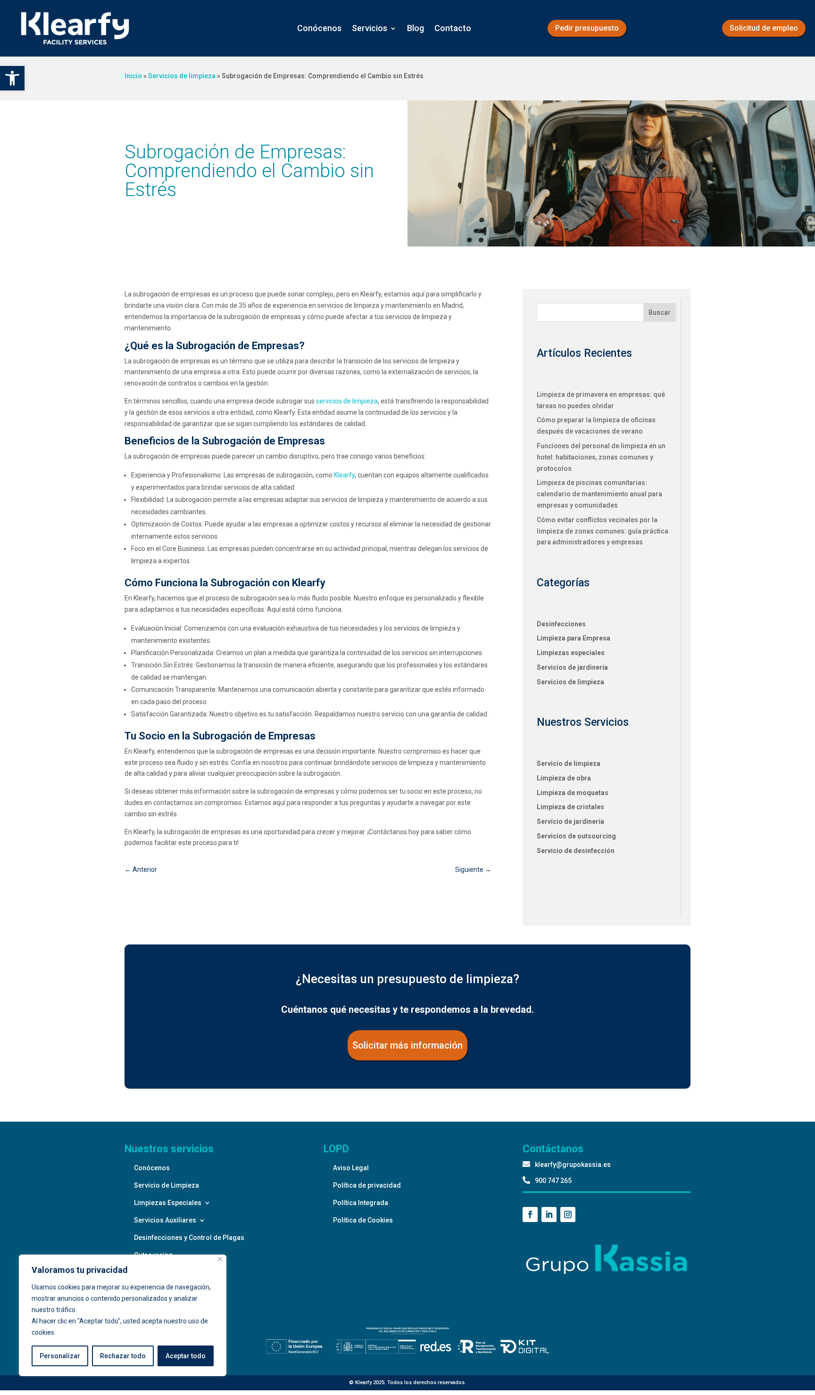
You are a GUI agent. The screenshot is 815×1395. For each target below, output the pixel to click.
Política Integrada (360, 1202)
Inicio (133, 76)
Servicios (369, 28)
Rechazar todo (123, 1356)
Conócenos (319, 28)
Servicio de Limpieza (166, 1185)
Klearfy (344, 475)
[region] (122, 1315)
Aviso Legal (351, 1168)
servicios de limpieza (347, 401)
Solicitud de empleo (764, 28)
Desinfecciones (561, 624)
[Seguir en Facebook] (530, 1214)
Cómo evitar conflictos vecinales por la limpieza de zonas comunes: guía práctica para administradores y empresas (602, 531)
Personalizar (60, 1356)
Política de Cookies (363, 1220)
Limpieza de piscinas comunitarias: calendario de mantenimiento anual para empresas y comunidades (599, 494)
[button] (12, 78)
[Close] (220, 1259)
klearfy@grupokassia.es (573, 1164)
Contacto (452, 28)
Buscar (660, 312)
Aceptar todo (186, 1356)
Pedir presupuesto (587, 28)
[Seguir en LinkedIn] (549, 1214)
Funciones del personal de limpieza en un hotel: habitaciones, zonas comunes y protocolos (601, 457)
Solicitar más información (407, 1045)
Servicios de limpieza (182, 76)
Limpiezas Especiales (167, 1202)
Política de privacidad (367, 1185)
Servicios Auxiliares (165, 1220)
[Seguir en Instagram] (567, 1214)
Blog (415, 28)
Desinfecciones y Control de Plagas (189, 1237)
